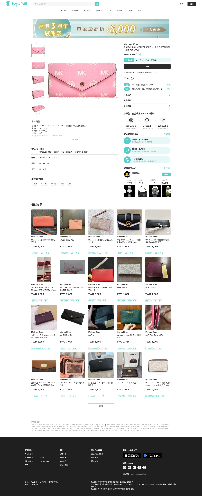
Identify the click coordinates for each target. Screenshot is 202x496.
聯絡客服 (63, 457)
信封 (62, 426)
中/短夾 (44, 184)
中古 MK (103, 428)
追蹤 (166, 174)
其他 (70, 184)
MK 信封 (139, 426)
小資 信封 (72, 430)
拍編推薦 (94, 457)
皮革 (58, 426)
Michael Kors (44, 163)
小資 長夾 (116, 430)
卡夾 (62, 184)
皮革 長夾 (62, 428)
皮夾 (26, 465)
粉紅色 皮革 (95, 426)
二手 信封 (57, 430)
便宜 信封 (64, 430)
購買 (147, 66)
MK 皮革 (133, 426)
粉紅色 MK (73, 426)
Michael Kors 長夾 (44, 428)
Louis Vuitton (44, 461)
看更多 (101, 406)
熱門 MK (96, 428)
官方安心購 (29, 457)
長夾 (55, 158)
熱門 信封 (79, 430)
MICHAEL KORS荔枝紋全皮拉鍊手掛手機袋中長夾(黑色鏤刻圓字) (72, 425)
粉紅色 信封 (104, 426)
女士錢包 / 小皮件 (45, 158)
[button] (129, 181)
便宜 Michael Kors (132, 428)
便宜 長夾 (109, 430)
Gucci (42, 457)
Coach (42, 454)
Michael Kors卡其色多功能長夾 (41, 425)
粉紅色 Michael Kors (84, 426)
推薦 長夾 (138, 430)
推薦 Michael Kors (47, 430)
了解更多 (167, 134)
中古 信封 (86, 430)
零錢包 (53, 184)
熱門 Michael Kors (158, 428)
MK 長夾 (146, 426)
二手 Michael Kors (119, 428)
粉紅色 (53, 426)
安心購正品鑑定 (97, 454)
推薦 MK (109, 428)
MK (39, 426)
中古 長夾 (131, 430)
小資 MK (89, 428)
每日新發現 (29, 454)
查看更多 (74, 139)
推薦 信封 (94, 430)
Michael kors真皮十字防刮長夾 (139, 425)
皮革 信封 (55, 428)
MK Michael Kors (123, 426)
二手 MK (76, 428)
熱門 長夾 (123, 430)
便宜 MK (83, 428)
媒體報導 (94, 461)
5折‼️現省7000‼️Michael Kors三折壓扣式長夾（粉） (111, 425)
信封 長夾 (69, 428)
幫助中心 (63, 454)
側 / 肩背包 (29, 461)
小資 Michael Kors (145, 428)
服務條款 (63, 461)
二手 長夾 (101, 430)
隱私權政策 (64, 465)
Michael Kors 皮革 (156, 426)
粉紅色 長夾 (113, 426)
